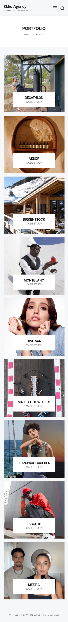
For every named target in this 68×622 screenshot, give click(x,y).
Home (26, 34)
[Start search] (62, 8)
